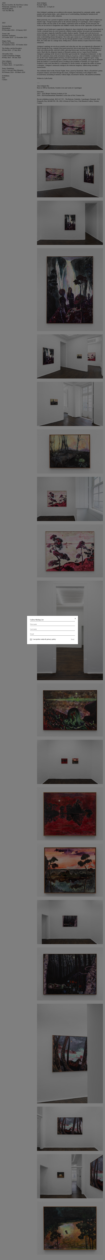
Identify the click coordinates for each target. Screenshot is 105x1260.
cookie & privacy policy (48, 639)
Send (72, 639)
